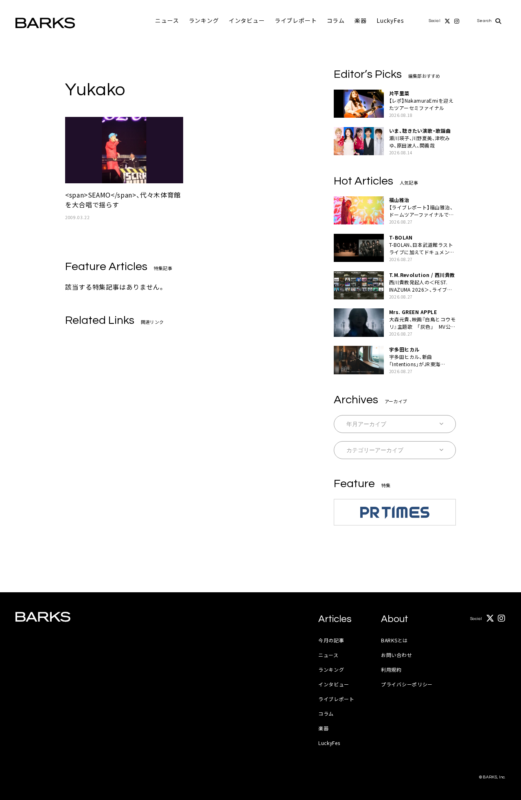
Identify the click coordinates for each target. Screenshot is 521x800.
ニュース (167, 20)
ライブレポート (296, 20)
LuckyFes (390, 20)
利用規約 (391, 669)
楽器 (361, 20)
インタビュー (247, 20)
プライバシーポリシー (407, 684)
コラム (336, 20)
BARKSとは (394, 640)
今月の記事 (331, 640)
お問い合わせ (396, 654)
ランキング (204, 20)
